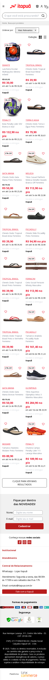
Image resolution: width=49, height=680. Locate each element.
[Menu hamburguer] (3, 6)
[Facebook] (20, 542)
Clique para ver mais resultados (25, 483)
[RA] (39, 619)
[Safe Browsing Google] (14, 619)
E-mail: (9, 518)
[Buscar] (43, 15)
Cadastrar (24, 526)
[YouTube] (29, 542)
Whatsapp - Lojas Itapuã (14, 571)
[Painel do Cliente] (41, 6)
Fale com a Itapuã (24, 591)
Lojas (37, 6)
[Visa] (17, 607)
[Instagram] (24, 542)
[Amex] (41, 607)
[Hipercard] (29, 607)
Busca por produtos (16, 23)
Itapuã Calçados (20, 6)
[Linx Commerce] (29, 674)
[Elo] (35, 607)
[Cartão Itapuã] (7, 607)
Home (4, 23)
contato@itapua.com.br (20, 585)
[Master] (23, 607)
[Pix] (46, 607)
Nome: (9, 512)
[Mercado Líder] (29, 619)
